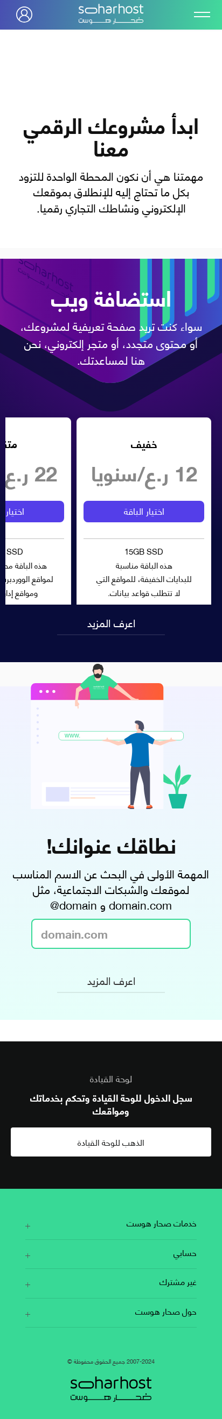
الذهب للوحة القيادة (111, 1142)
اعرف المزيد (111, 622)
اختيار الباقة (144, 510)
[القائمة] (198, 15)
